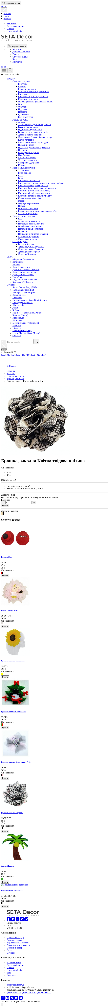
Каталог (7, 13)
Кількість (5, 500)
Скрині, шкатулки (27, 157)
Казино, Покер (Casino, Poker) (26, 313)
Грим (20, 178)
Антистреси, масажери (29, 221)
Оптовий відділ (14, 31)
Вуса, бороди (24, 173)
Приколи (22, 231)
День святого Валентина (24, 272)
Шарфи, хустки (25, 117)
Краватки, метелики (28, 99)
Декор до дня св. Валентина (31, 249)
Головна (11, 371)
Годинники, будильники (30, 129)
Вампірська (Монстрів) (23, 292)
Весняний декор (26, 244)
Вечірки (7, 18)
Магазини (11, 23)
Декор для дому (20, 119)
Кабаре (15, 310)
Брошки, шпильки (27, 89)
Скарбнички (24, 155)
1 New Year (23, 170)
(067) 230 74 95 (23, 355)
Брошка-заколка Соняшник (12, 661)
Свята (6, 16)
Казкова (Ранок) (20, 315)
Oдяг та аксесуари (21, 81)
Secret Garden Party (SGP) (24, 287)
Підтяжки (23, 109)
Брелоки (22, 86)
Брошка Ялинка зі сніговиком (13, 711)
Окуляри (22, 107)
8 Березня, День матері (23, 259)
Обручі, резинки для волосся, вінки (35, 101)
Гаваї (20, 175)
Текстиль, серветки (27, 160)
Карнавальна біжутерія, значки (33, 185)
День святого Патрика (23, 274)
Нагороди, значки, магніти (31, 224)
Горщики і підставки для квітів (33, 132)
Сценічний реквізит (27, 213)
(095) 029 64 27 (38, 355)
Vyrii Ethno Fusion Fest (23, 290)
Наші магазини (14, 962)
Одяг (20, 104)
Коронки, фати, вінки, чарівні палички (37, 188)
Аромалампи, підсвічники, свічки (34, 124)
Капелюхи (23, 94)
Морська (16, 325)
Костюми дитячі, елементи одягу (34, 190)
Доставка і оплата (15, 26)
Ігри (20, 218)
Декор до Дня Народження (31, 246)
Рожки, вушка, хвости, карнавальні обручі (38, 211)
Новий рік (17, 277)
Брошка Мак (6, 557)
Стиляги (16, 335)
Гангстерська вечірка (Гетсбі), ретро (29, 300)
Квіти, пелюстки (26, 140)
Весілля (16, 264)
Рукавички (23, 114)
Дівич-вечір (18, 305)
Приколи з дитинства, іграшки (33, 234)
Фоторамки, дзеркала (28, 162)
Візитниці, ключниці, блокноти (33, 91)
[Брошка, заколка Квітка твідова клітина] (35, 454)
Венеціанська (19, 295)
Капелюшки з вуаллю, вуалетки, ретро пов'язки (41, 183)
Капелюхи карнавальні (29, 180)
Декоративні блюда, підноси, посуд (35, 137)
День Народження (21, 267)
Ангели (22, 122)
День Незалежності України (25, 269)
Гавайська (17, 297)
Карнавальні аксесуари (23, 168)
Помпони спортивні (28, 208)
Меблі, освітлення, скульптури (33, 142)
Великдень (17, 262)
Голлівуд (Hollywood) (22, 302)
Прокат (10, 28)
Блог (14, 59)
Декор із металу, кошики (30, 135)
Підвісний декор (26, 145)
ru (5, 6)
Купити (5, 506)
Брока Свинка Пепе (9, 610)
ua (2, 6)
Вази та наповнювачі (28, 127)
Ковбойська (18, 318)
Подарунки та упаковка (23, 216)
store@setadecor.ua (15, 985)
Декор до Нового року (29, 251)
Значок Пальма (7, 866)
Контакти (17, 62)
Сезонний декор (20, 241)
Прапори (22, 150)
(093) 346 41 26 (8, 355)
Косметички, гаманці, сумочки (33, 96)
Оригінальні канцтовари (30, 226)
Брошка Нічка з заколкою (12, 890)
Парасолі (22, 112)
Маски (21, 201)
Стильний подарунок (28, 236)
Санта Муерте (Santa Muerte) (26, 333)
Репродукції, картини (28, 152)
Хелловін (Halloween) (22, 282)
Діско (15, 307)
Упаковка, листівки (27, 239)
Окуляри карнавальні (28, 203)
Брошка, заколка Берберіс (12, 813)
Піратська (17, 328)
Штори (21, 165)
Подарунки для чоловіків (24, 279)
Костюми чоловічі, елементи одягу (35, 196)
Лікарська (17, 320)
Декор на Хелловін (27, 254)
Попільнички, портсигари (30, 229)
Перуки (22, 206)
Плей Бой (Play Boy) (22, 330)
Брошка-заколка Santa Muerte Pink (16, 762)
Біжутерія (22, 84)
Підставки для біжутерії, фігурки (34, 147)
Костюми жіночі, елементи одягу (34, 193)
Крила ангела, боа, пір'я (29, 198)
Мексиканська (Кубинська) (25, 323)
